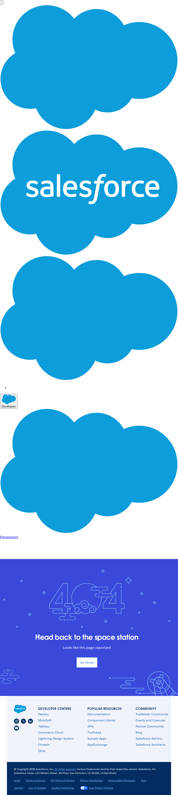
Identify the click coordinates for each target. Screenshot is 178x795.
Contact (18, 788)
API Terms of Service (62, 780)
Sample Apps (96, 738)
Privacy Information (91, 780)
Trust (143, 780)
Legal (17, 780)
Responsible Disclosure (121, 780)
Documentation (98, 714)
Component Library (101, 720)
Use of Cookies (37, 788)
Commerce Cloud (50, 732)
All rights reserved (65, 769)
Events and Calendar (150, 720)
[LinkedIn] (30, 721)
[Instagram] (16, 721)
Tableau (44, 726)
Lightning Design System (56, 738)
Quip (41, 751)
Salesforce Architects (150, 745)
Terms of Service (35, 780)
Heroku (43, 714)
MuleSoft (44, 720)
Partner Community (150, 726)
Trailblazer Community (152, 714)
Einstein (44, 745)
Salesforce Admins (149, 738)
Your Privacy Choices (101, 788)
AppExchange (97, 745)
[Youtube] (16, 728)
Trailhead (94, 732)
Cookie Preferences (62, 788)
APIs (90, 726)
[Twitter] (23, 721)
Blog (139, 732)
